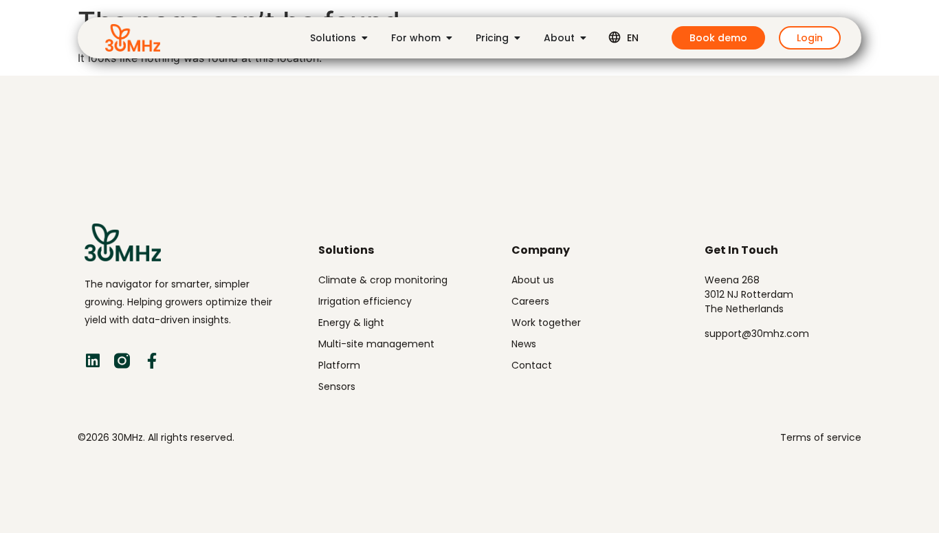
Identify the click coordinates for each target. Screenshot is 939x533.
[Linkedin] (92, 361)
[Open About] (583, 38)
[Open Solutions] (364, 38)
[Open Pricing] (517, 38)
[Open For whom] (449, 38)
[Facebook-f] (151, 361)
